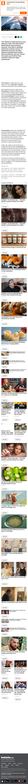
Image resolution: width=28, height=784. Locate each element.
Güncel (9, 763)
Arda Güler (14, 84)
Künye (13, 761)
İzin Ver (23, 13)
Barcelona (21, 146)
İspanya (21, 84)
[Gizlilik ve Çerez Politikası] (21, 776)
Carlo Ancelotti (17, 94)
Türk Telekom (5, 83)
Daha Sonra (15, 13)
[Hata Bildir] (6, 778)
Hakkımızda (3, 761)
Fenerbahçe (4, 91)
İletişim (10, 761)
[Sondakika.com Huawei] (22, 781)
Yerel (12, 765)
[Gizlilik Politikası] (11, 776)
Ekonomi (20, 763)
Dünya (14, 763)
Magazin (7, 765)
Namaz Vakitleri (4, 766)
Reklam (7, 761)
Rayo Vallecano (14, 101)
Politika (17, 765)
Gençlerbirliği (5, 130)
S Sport (24, 106)
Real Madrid (10, 96)
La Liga (8, 161)
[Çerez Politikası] (4, 777)
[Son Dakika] (14, 757)
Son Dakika (3, 763)
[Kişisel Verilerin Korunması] (13, 777)
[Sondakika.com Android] (13, 781)
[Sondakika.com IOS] (5, 781)
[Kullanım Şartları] (4, 776)
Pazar (23, 104)
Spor (2, 765)
